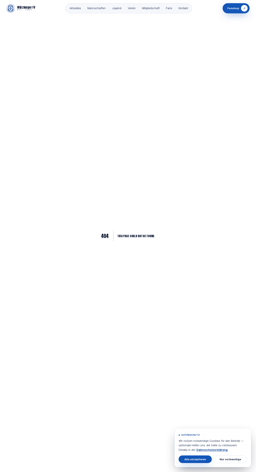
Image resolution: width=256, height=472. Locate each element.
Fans (169, 8)
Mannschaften (96, 8)
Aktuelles (75, 8)
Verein (132, 8)
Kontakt (183, 8)
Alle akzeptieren (195, 459)
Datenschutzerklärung (212, 450)
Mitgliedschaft (151, 8)
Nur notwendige (230, 459)
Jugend (116, 8)
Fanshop (236, 8)
